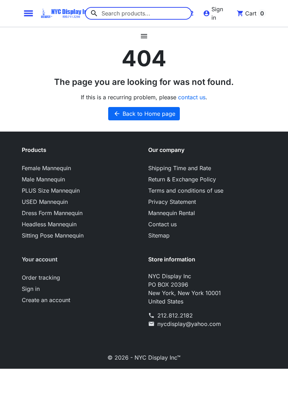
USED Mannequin (45, 201)
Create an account (46, 299)
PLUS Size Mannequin (51, 190)
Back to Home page (144, 113)
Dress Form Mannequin (52, 212)
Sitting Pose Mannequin (53, 235)
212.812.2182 (175, 315)
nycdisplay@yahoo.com (189, 323)
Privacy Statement (172, 201)
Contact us (162, 224)
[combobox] (138, 13)
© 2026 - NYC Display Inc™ (144, 357)
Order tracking (41, 277)
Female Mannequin (46, 168)
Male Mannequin (43, 179)
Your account (40, 259)
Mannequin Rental (171, 212)
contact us (191, 97)
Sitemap (159, 235)
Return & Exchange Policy (182, 179)
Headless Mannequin (49, 224)
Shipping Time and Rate (179, 168)
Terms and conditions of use (185, 190)
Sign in (31, 288)
